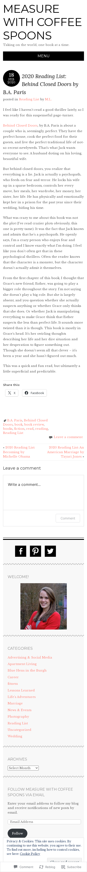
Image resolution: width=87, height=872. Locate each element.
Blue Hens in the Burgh (27, 670)
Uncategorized (19, 730)
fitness (13, 684)
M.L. (48, 99)
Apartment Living (22, 664)
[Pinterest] (35, 551)
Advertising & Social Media (30, 657)
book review (34, 424)
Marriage (15, 703)
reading (41, 429)
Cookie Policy (30, 854)
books (8, 429)
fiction (19, 429)
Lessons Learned (21, 690)
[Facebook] (20, 551)
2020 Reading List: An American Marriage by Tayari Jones (65, 452)
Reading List (29, 99)
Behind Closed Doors (20, 125)
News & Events (20, 710)
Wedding (15, 736)
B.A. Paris (14, 420)
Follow (17, 833)
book (18, 424)
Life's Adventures (22, 697)
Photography (18, 717)
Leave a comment (68, 437)
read (30, 429)
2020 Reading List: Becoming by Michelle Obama (19, 452)
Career (13, 677)
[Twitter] (50, 551)
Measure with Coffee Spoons (42, 22)
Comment (68, 518)
